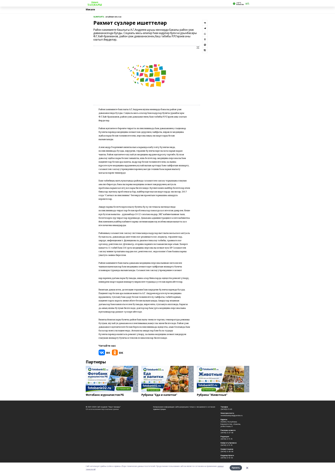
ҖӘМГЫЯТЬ (98, 17)
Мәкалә (90, 9)
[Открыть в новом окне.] (104, 352)
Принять (236, 467)
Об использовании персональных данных (102, 409)
